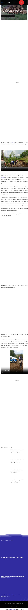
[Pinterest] (13, 78)
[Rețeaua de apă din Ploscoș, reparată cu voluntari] (5, 473)
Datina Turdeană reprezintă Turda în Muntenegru (12, 576)
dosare (2, 177)
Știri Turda (13, 452)
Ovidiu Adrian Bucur (10, 18)
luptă (13, 142)
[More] (19, 78)
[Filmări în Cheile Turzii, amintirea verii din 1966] (5, 463)
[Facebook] (7, 78)
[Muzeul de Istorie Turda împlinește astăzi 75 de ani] (14, 587)
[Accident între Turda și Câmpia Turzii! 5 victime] (5, 453)
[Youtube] (18, 606)
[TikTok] (14, 606)
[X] (10, 78)
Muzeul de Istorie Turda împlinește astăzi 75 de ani (12, 595)
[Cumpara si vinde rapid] (14, 520)
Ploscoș (12, 472)
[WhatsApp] (16, 78)
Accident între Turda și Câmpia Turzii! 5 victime (18, 450)
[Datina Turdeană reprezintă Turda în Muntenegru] (5, 483)
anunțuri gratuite (12, 609)
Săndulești (13, 462)
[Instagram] (12, 606)
